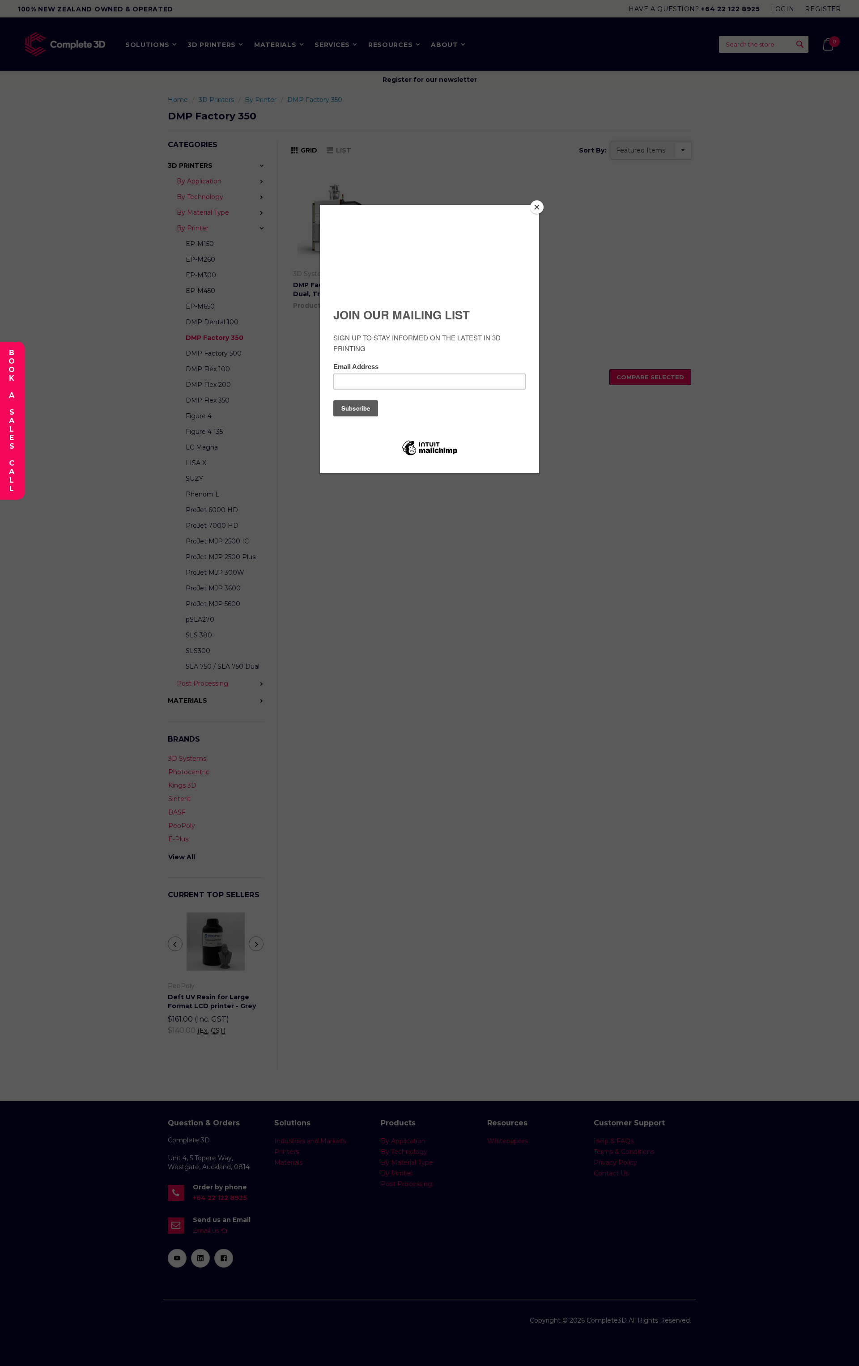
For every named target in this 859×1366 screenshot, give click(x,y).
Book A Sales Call (11, 420)
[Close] (537, 207)
